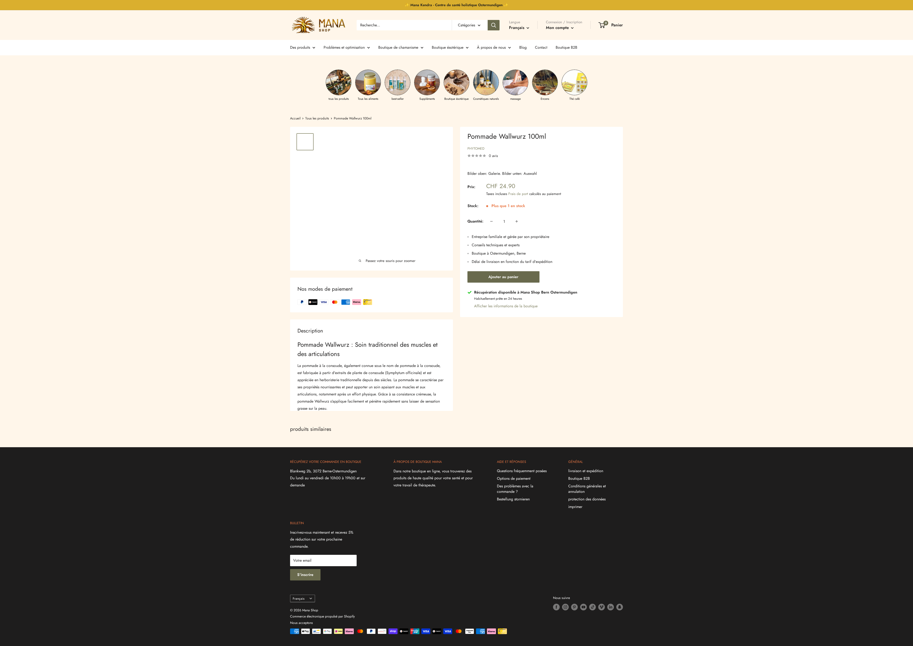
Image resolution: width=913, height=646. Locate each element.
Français (298, 598)
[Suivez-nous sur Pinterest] (574, 607)
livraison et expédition (585, 471)
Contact (541, 47)
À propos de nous (491, 47)
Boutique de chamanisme (398, 47)
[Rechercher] (494, 25)
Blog (523, 47)
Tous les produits (317, 118)
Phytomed (476, 148)
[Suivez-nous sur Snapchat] (619, 607)
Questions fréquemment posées (522, 471)
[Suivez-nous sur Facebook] (556, 607)
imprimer (575, 506)
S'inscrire (305, 574)
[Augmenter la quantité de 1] (517, 221)
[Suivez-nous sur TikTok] (592, 607)
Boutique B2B (566, 47)
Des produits (300, 47)
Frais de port (518, 193)
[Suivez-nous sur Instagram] (565, 607)
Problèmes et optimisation (344, 47)
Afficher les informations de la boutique (506, 306)
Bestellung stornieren (513, 499)
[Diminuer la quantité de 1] (491, 221)
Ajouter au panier (503, 277)
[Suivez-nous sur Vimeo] (601, 607)
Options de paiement (513, 478)
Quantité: (475, 221)
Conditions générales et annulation (587, 488)
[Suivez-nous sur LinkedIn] (610, 607)
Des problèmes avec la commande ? (515, 488)
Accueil (295, 118)
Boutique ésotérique (447, 47)
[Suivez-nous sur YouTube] (583, 607)
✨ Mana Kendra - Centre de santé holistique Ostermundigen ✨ (456, 5)
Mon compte (558, 27)
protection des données (587, 499)
